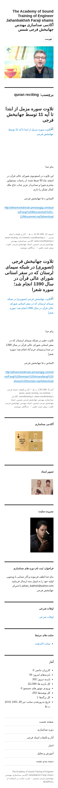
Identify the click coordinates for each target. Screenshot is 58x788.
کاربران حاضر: (42, 670)
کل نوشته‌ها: (43, 692)
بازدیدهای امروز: (41, 674)
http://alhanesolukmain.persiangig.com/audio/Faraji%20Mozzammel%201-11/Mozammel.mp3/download (29, 212)
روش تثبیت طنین (46, 248)
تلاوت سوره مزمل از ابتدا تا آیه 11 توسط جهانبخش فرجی (29, 114)
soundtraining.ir (38, 237)
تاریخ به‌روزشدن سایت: (37, 701)
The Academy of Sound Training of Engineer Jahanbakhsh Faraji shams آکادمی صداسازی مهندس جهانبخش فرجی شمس (29, 20)
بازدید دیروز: (43, 679)
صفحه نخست (46, 721)
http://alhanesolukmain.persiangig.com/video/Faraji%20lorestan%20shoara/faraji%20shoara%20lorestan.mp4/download (29, 376)
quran (21, 393)
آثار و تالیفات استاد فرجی (18, 389)
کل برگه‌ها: (44, 697)
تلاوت (8, 244)
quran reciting (11, 237)
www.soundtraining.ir (43, 241)
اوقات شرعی (46, 617)
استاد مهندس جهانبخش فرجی (18, 403)
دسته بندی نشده (44, 761)
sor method (24, 237)
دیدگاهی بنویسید (28, 248)
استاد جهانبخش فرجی (22, 244)
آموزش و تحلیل (45, 753)
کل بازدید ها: (43, 683)
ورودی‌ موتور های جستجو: (36, 688)
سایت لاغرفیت (42, 643)
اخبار (50, 745)
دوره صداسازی (45, 729)
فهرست (48, 39)
